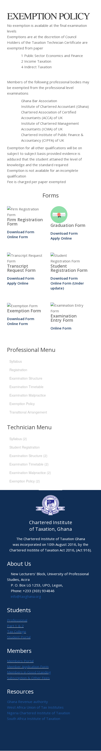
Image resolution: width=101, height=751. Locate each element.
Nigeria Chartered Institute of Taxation (38, 713)
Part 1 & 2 (15, 625)
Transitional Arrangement (28, 412)
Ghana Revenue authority (27, 701)
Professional (17, 620)
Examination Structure (25, 378)
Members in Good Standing (29, 672)
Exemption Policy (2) (24, 481)
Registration (18, 369)
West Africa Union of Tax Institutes (35, 707)
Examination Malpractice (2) (30, 472)
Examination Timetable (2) (29, 464)
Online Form (17, 236)
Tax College (16, 631)
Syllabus (15, 361)
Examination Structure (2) (28, 455)
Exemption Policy (22, 403)
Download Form (20, 231)
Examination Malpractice (27, 395)
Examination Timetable (26, 386)
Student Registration (24, 447)
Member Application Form (28, 666)
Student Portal (19, 637)
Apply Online (61, 238)
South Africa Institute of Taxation (33, 718)
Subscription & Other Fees (28, 677)
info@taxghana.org (26, 596)
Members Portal (20, 661)
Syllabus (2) (18, 438)
